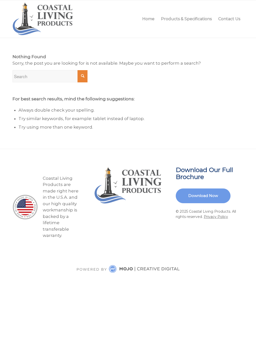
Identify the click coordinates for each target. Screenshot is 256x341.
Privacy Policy (216, 216)
